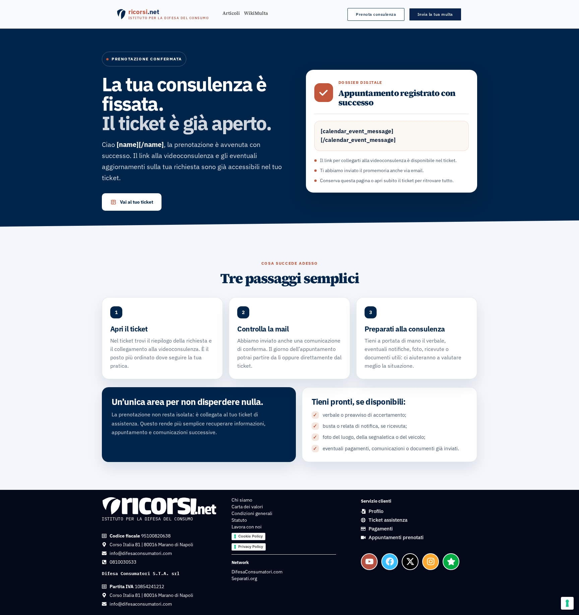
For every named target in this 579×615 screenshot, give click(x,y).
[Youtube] (369, 561)
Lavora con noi (247, 527)
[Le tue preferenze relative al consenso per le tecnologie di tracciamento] (567, 603)
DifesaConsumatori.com (257, 572)
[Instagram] (430, 561)
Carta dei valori (247, 507)
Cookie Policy (250, 536)
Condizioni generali (252, 513)
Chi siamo (242, 500)
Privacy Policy (250, 546)
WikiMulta (256, 13)
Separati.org (244, 578)
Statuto (239, 520)
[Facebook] (389, 561)
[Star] (451, 561)
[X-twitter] (410, 561)
